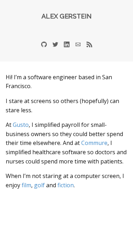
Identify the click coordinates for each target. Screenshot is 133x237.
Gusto (21, 125)
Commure (94, 143)
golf (39, 185)
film (26, 185)
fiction (65, 185)
